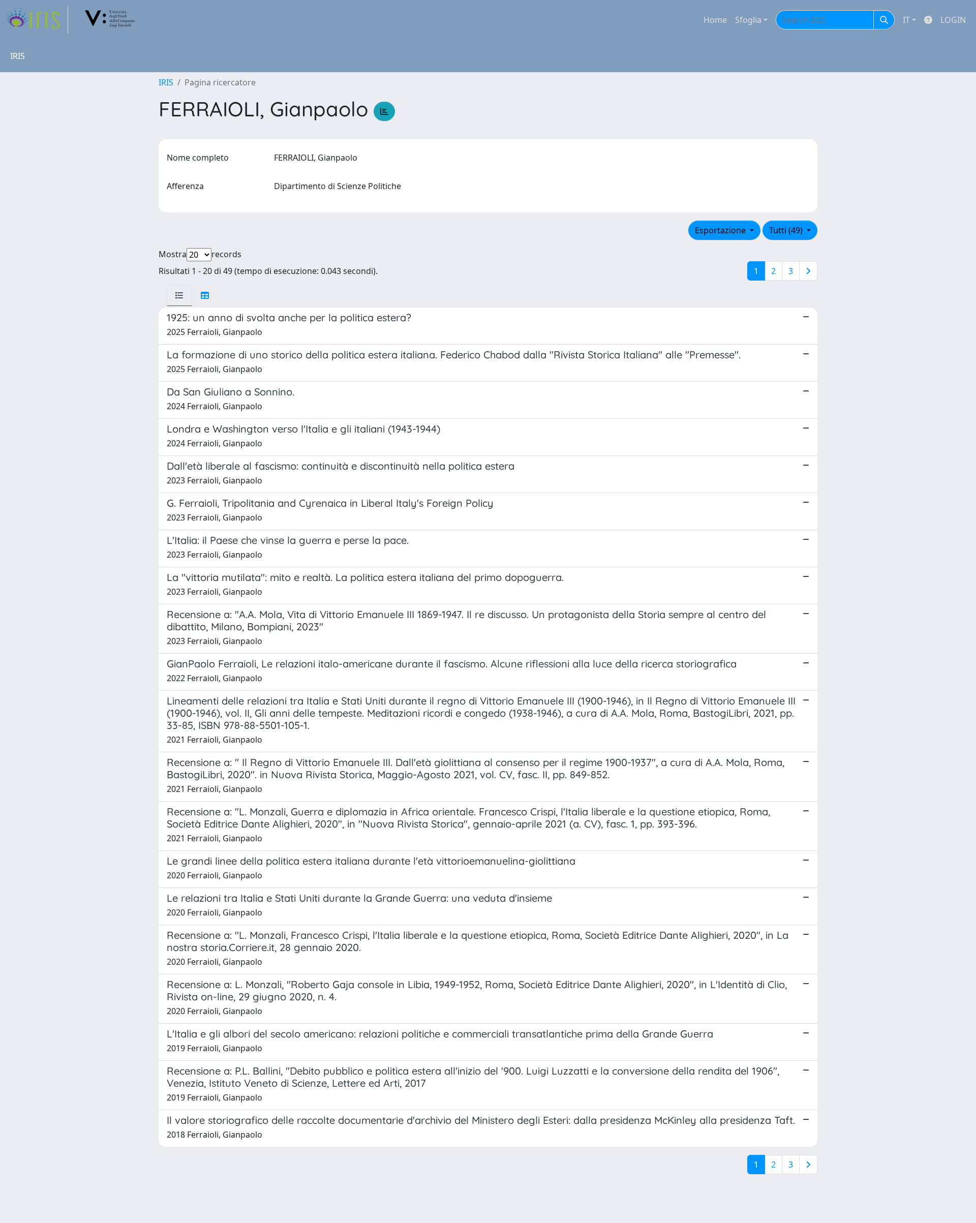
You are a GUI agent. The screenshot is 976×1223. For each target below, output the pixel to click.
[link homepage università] (110, 20)
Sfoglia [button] (748, 19)
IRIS (166, 82)
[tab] (179, 295)
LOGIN (953, 19)
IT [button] (906, 19)
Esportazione (721, 230)
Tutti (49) (787, 230)
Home (715, 19)
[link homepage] (37, 20)
